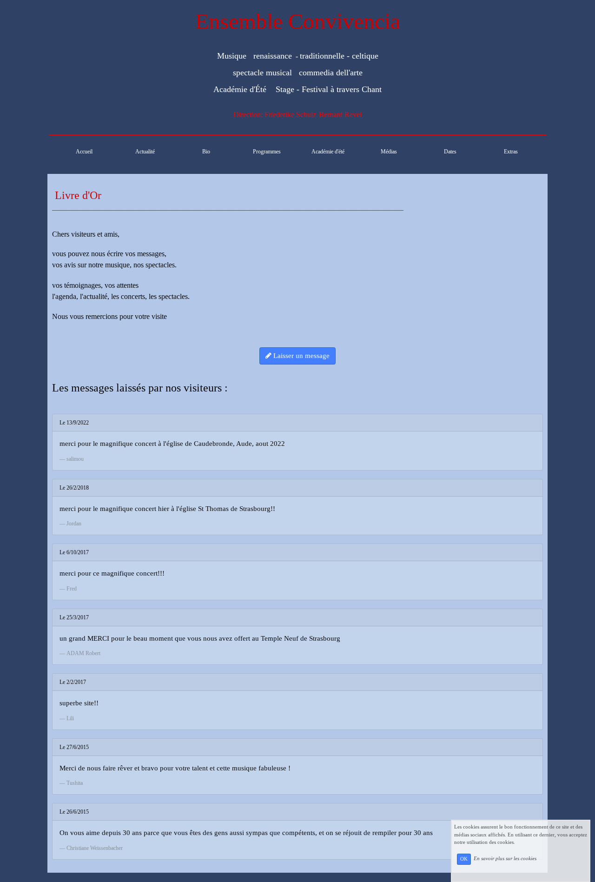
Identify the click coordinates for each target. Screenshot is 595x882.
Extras (511, 151)
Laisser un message (300, 355)
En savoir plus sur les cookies (505, 859)
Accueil (84, 151)
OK (464, 859)
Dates (450, 151)
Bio (206, 151)
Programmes (267, 151)
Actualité (145, 151)
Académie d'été (327, 151)
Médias (389, 151)
